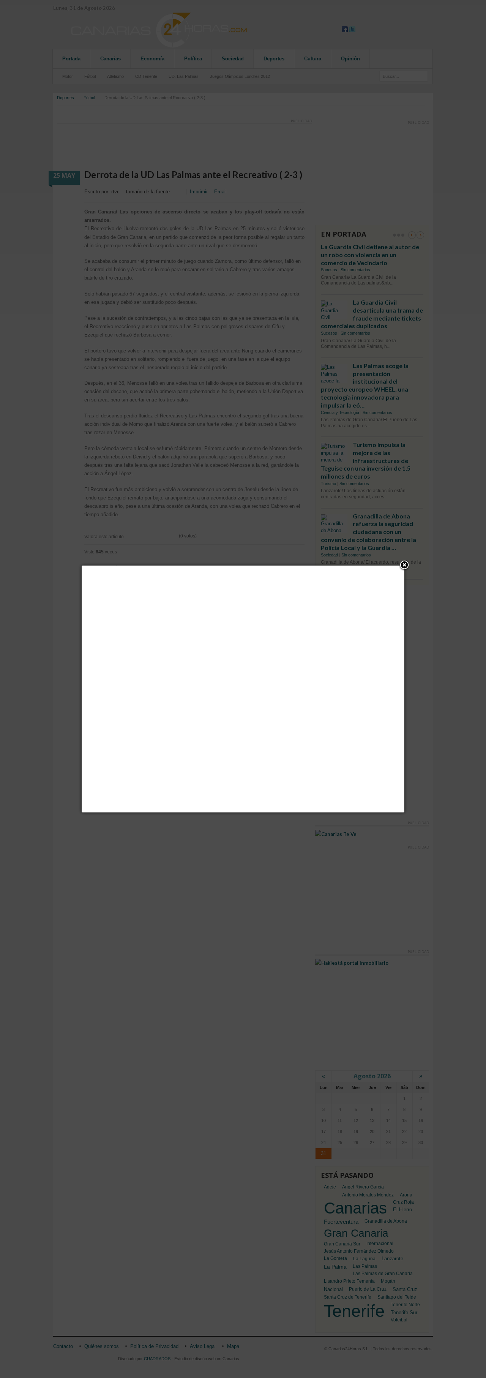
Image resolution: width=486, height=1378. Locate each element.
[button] (404, 565)
